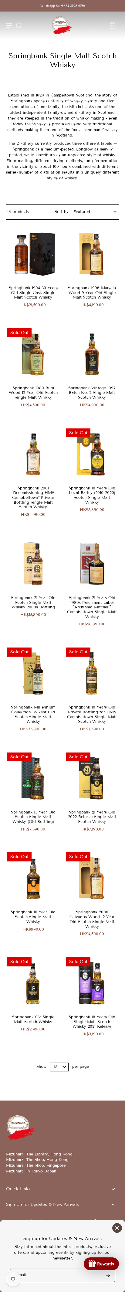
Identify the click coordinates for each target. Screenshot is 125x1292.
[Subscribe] (107, 1275)
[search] (18, 25)
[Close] (117, 1228)
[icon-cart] (112, 25)
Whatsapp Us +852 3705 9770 (62, 6)
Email (21, 1275)
